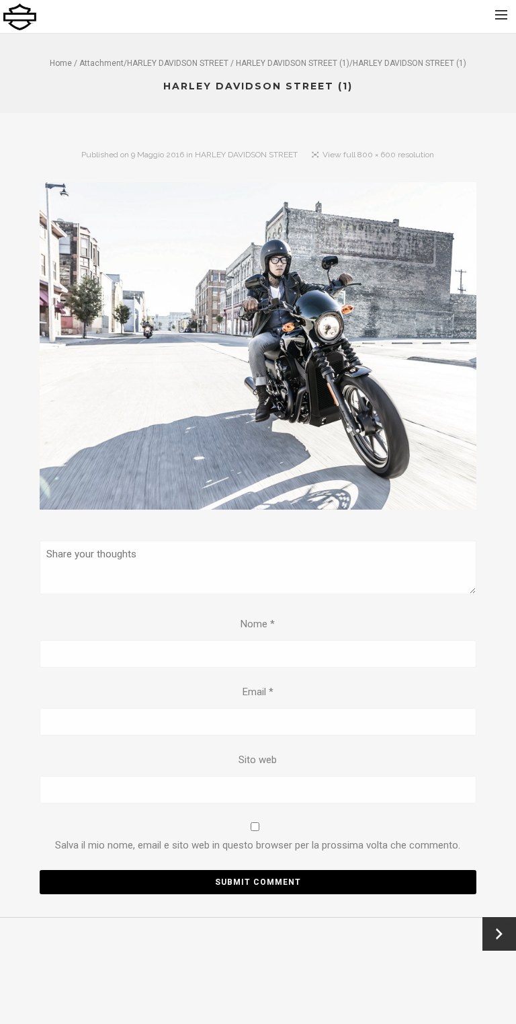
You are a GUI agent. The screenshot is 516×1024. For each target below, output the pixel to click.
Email (258, 692)
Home (61, 63)
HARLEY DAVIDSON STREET (177, 63)
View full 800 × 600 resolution (378, 154)
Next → (499, 934)
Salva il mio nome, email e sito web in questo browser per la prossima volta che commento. (257, 845)
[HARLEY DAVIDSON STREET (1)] (258, 349)
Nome (258, 624)
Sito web (258, 760)
